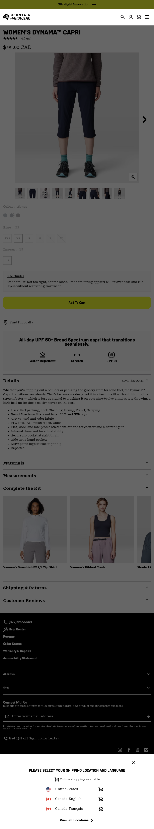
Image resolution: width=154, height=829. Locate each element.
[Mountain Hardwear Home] (16, 17)
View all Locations (74, 820)
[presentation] (123, 17)
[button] (147, 17)
